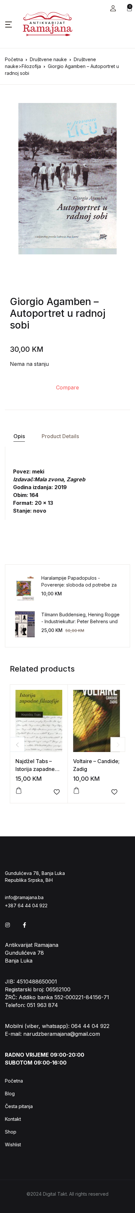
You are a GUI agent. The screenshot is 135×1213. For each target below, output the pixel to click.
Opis (19, 436)
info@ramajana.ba (24, 897)
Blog (10, 1093)
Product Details (60, 436)
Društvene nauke (48, 59)
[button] (113, 8)
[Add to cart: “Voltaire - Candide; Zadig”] (76, 790)
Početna (14, 59)
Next (117, 744)
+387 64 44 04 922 (26, 905)
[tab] (19, 436)
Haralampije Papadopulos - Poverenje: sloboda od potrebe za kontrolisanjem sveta (79, 584)
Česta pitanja (19, 1106)
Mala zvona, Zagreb (59, 479)
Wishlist (13, 1144)
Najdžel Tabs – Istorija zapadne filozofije (35, 769)
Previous (17, 744)
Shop (10, 1132)
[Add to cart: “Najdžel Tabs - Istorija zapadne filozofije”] (18, 790)
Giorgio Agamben (50, 301)
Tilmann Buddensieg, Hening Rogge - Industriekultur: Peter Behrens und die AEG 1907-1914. (80, 621)
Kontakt (13, 1119)
